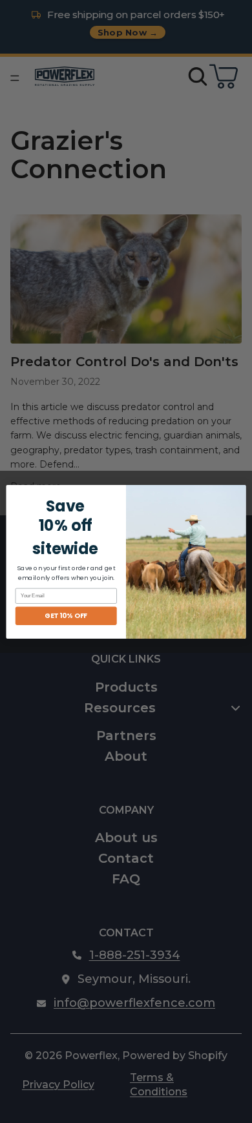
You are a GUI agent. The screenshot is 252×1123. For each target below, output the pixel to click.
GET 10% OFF (66, 616)
